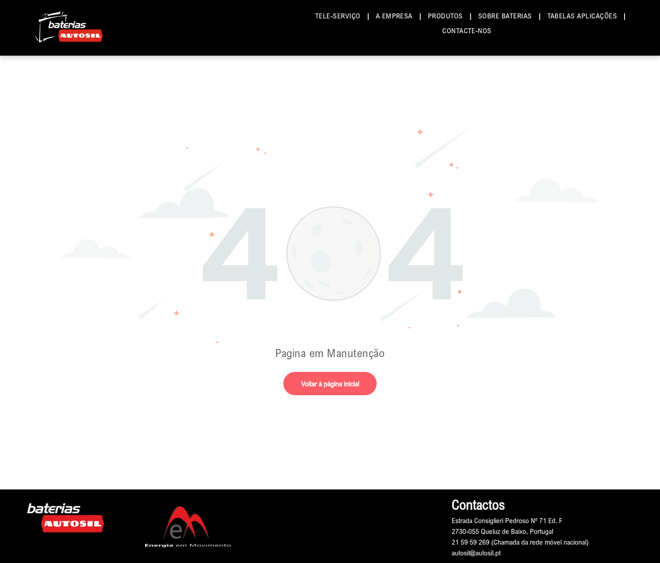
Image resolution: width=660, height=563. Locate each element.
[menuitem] (338, 16)
